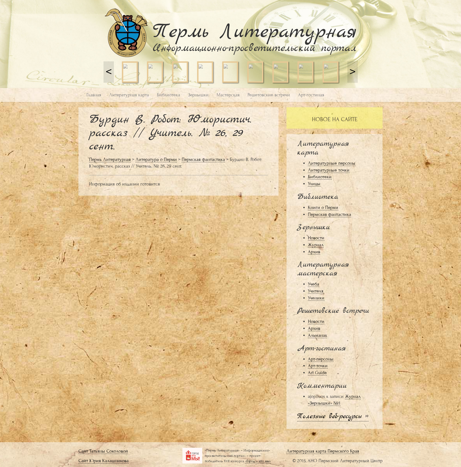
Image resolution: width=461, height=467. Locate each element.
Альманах (317, 335)
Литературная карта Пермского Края (323, 451)
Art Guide (317, 372)
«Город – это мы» (258, 461)
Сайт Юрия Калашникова (103, 460)
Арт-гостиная (311, 94)
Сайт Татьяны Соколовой (103, 451)
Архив (314, 251)
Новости (316, 237)
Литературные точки (328, 170)
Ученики (316, 297)
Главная (93, 94)
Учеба (313, 284)
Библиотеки (320, 176)
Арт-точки (318, 365)
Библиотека (168, 94)
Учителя (315, 291)
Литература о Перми (156, 159)
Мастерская (228, 94)
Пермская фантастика (203, 159)
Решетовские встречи (269, 94)
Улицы (314, 183)
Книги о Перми (323, 207)
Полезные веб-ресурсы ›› (332, 416)
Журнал (316, 244)
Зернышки (198, 94)
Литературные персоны (331, 163)
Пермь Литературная (110, 159)
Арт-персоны (320, 359)
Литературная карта (129, 94)
